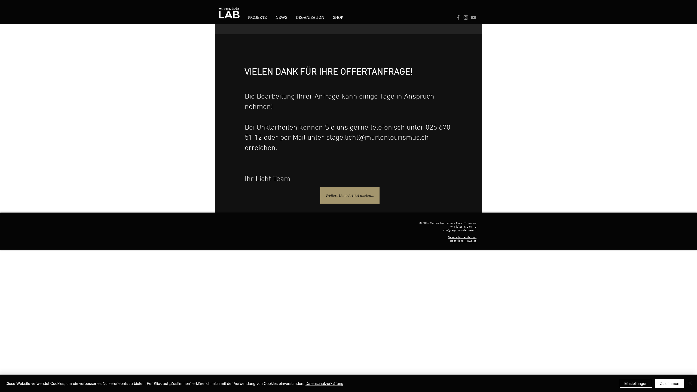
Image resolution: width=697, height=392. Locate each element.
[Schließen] (690, 383)
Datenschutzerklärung (462, 237)
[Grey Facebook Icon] (458, 17)
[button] (310, 17)
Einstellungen (635, 383)
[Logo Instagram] (466, 17)
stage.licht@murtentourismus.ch (377, 137)
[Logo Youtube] (473, 17)
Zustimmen (669, 383)
